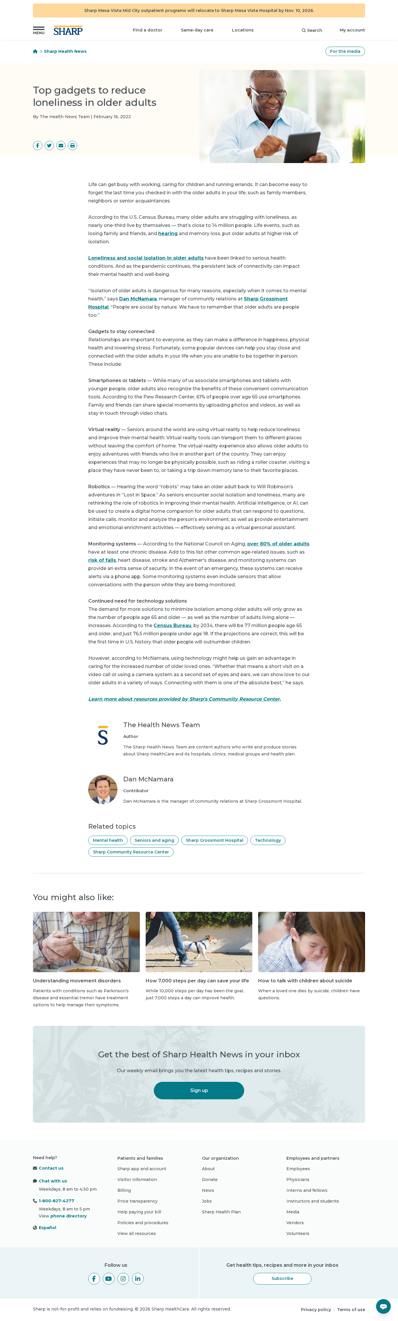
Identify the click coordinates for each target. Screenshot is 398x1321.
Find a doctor (147, 30)
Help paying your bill (139, 1212)
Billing (124, 1190)
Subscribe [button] (282, 1278)
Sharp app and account (141, 1168)
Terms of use (351, 1309)
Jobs (207, 1201)
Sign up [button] (199, 1090)
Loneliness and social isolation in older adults (146, 258)
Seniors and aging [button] (154, 840)
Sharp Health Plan (221, 1212)
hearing (168, 233)
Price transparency (137, 1201)
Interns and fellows (306, 1190)
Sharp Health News (65, 51)
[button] (39, 30)
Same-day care (197, 30)
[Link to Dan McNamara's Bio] (102, 790)
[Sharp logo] (69, 30)
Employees (298, 1168)
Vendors (295, 1222)
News (208, 1190)
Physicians (297, 1179)
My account (352, 30)
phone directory (68, 1216)
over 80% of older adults (278, 544)
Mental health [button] (108, 840)
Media (292, 1212)
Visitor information (137, 1179)
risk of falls (102, 560)
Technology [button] (268, 840)
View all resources (136, 1233)
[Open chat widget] (383, 1306)
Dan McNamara (138, 299)
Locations (243, 30)
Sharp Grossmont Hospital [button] (214, 840)
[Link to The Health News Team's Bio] (102, 739)
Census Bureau (172, 625)
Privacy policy (316, 1309)
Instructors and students (312, 1201)
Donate (210, 1179)
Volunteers (297, 1233)
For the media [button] (345, 51)
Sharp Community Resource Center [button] (131, 852)
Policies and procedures (142, 1222)
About (208, 1168)
